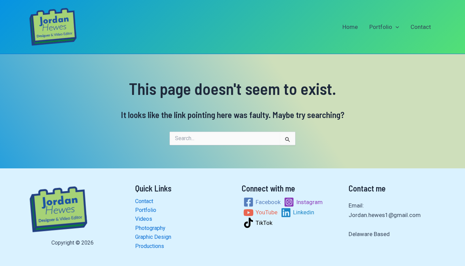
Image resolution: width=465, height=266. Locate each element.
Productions (149, 246)
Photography (150, 228)
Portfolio (380, 26)
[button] (395, 26)
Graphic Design (153, 237)
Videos (143, 219)
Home (350, 26)
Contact (421, 26)
